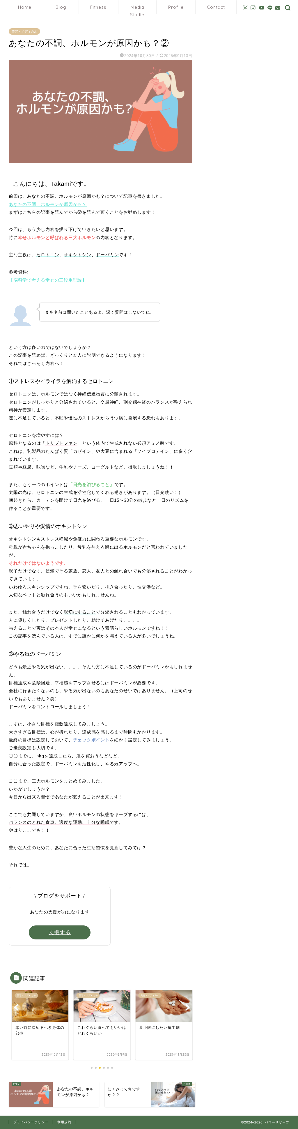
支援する (60, 932)
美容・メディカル (24, 31)
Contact (216, 7)
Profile (176, 7)
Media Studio (137, 9)
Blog (61, 7)
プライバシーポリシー (30, 1122)
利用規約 (64, 1122)
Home (24, 7)
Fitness (98, 7)
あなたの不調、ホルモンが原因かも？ (48, 204)
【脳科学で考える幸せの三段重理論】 (48, 280)
